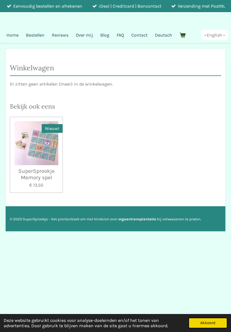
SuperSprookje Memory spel (36, 174)
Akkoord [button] (208, 322)
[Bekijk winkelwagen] (182, 35)
